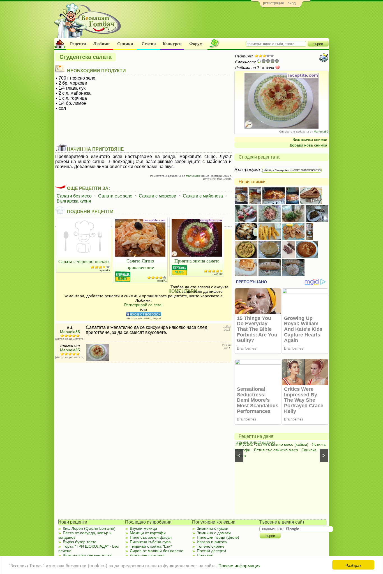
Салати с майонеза (203, 196)
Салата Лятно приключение (140, 263)
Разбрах (353, 564)
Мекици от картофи (148, 533)
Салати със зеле (115, 196)
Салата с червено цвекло (83, 261)
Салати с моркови (157, 196)
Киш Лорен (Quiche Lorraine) (89, 528)
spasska (105, 270)
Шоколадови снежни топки (87, 555)
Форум (195, 43)
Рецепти (78, 43)
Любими (101, 43)
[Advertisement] (226, 24)
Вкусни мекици (143, 528)
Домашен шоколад (147, 555)
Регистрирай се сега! (143, 305)
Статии (149, 43)
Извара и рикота (212, 542)
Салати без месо (74, 196)
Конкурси (172, 43)
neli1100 (218, 274)
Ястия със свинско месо (276, 450)
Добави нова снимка (308, 145)
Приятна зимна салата (197, 260)
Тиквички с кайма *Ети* (151, 546)
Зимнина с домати (214, 533)
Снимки (125, 43)
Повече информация (239, 565)
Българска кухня (74, 201)
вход (292, 3)
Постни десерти (211, 551)
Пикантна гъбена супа (150, 542)
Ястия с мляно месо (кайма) (282, 444)
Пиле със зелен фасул (151, 537)
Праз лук (205, 555)
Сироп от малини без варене (156, 551)
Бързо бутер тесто (79, 542)
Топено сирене (211, 546)
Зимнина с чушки (212, 528)
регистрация (273, 3)
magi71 (162, 280)
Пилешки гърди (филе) (218, 537)
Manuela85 (321, 131)
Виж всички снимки (309, 139)
